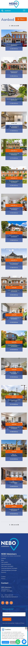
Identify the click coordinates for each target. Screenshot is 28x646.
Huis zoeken (4, 562)
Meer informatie (15, 642)
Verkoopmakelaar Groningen (9, 570)
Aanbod (3, 558)
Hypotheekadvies (6, 564)
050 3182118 (9, 595)
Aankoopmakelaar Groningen (9, 568)
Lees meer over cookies (18, 638)
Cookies (3, 576)
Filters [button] (22, 19)
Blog (2, 560)
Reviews (3, 572)
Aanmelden (7, 619)
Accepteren (5, 642)
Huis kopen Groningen (7, 566)
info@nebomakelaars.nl (11, 597)
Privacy (3, 578)
